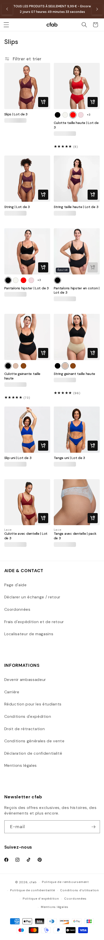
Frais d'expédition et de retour (34, 621)
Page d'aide (15, 585)
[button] (6, 24)
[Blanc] (65, 115)
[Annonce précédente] (7, 9)
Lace (8, 530)
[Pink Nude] (81, 115)
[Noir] (57, 115)
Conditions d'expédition (27, 716)
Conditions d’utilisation (79, 890)
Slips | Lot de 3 (16, 114)
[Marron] (23, 366)
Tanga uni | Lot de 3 (69, 458)
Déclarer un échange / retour (32, 597)
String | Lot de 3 (17, 207)
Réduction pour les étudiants (33, 704)
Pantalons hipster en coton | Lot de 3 (76, 290)
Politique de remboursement (65, 882)
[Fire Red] (73, 115)
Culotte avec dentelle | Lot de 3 (26, 535)
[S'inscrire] (93, 826)
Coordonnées (17, 609)
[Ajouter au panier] (43, 102)
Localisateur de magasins (29, 634)
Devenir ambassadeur (25, 679)
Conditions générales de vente (34, 741)
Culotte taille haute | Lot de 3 (76, 125)
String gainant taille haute (74, 374)
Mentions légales (20, 765)
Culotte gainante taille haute (22, 376)
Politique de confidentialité (32, 890)
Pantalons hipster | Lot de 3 (26, 288)
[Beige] (15, 366)
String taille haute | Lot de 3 (76, 207)
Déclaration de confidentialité (33, 753)
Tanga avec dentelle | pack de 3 (75, 535)
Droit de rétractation (24, 728)
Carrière (11, 692)
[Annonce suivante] (97, 9)
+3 (89, 114)
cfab (33, 882)
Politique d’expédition (41, 899)
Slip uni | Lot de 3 (18, 458)
